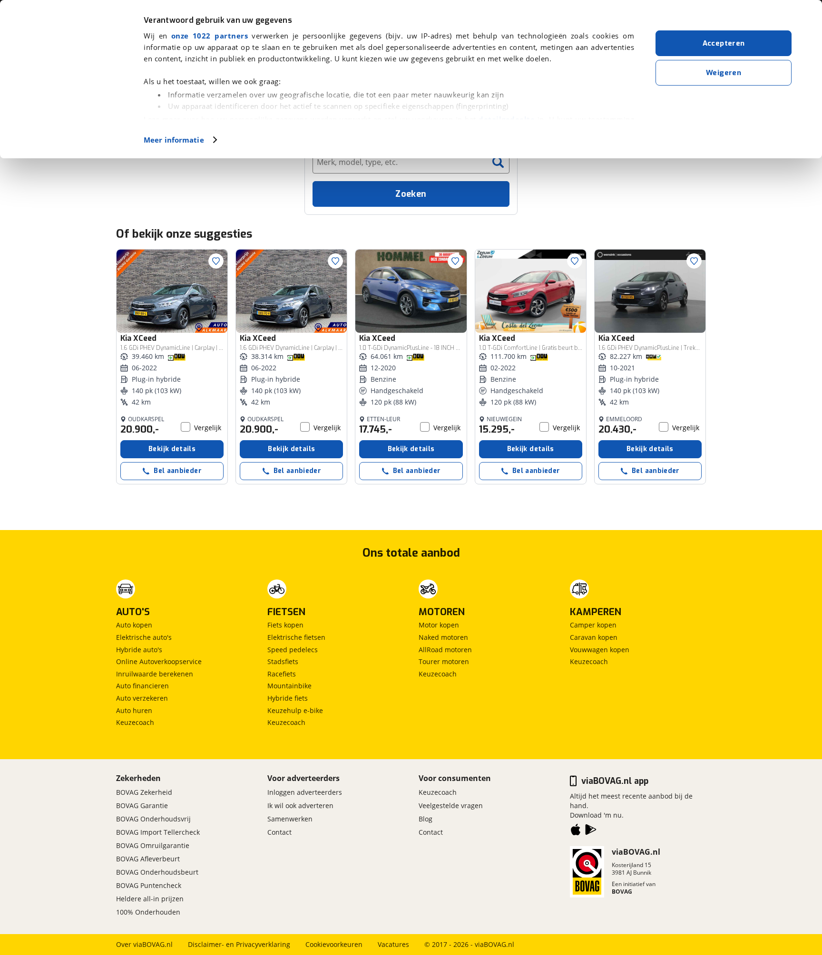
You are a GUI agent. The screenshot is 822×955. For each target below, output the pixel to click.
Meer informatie (174, 140)
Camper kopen (593, 624)
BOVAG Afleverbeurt (148, 858)
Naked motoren (443, 637)
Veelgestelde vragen (451, 805)
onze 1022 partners (209, 35)
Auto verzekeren (142, 698)
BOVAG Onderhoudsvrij (153, 818)
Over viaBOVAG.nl (144, 944)
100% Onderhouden (148, 911)
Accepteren (724, 43)
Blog (425, 818)
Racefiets (281, 673)
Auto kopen (134, 624)
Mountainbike (289, 685)
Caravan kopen (593, 637)
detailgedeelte (507, 119)
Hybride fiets (287, 698)
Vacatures (393, 944)
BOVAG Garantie (142, 805)
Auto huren (134, 710)
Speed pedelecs (292, 649)
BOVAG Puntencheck (148, 885)
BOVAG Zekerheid (144, 792)
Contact (279, 832)
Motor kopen (439, 624)
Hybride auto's (139, 649)
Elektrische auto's (144, 637)
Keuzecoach (135, 722)
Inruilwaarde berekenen (154, 673)
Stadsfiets (282, 661)
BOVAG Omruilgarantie (152, 845)
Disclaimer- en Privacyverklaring (239, 944)
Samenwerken (290, 818)
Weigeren (723, 72)
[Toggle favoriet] (216, 261)
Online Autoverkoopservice (159, 661)
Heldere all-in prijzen (150, 898)
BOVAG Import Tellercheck (158, 832)
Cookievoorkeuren (333, 944)
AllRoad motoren (445, 649)
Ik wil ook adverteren (300, 805)
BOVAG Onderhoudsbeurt (157, 872)
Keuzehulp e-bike (295, 710)
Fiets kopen (285, 624)
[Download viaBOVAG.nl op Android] (591, 831)
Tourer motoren (444, 661)
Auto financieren (142, 685)
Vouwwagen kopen (599, 649)
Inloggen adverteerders (304, 792)
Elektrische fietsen (296, 637)
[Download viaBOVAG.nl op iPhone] (575, 831)
